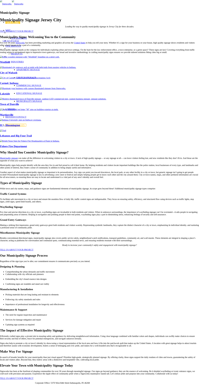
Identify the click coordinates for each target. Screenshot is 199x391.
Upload (29, 383)
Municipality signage (9, 158)
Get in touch (5, 387)
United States (79, 43)
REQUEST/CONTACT (15, 117)
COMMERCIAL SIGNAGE (28, 85)
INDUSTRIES (17, 62)
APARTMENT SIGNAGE (28, 69)
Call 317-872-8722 (11, 41)
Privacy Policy (16, 383)
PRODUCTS (16, 54)
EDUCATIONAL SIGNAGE (29, 93)
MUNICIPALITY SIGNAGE (29, 101)
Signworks (20, 43)
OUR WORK (13, 22)
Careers (3, 383)
